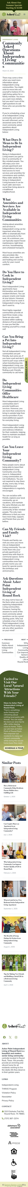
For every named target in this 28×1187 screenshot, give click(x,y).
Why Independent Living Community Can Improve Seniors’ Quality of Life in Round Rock (12, 865)
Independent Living (10, 39)
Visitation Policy (9, 1092)
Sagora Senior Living (13, 1185)
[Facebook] (4, 1037)
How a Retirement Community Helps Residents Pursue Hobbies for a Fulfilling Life (13, 789)
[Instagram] (16, 1037)
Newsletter (7, 1096)
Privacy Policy (8, 1100)
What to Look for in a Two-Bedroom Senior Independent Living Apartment (14, 902)
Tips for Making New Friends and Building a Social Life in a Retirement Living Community (14, 977)
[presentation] (14, 774)
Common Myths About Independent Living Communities (7, 646)
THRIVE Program (9, 1089)
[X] (10, 1037)
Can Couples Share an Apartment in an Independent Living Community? (11, 827)
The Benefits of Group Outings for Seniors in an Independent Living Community (12, 939)
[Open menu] (24, 14)
